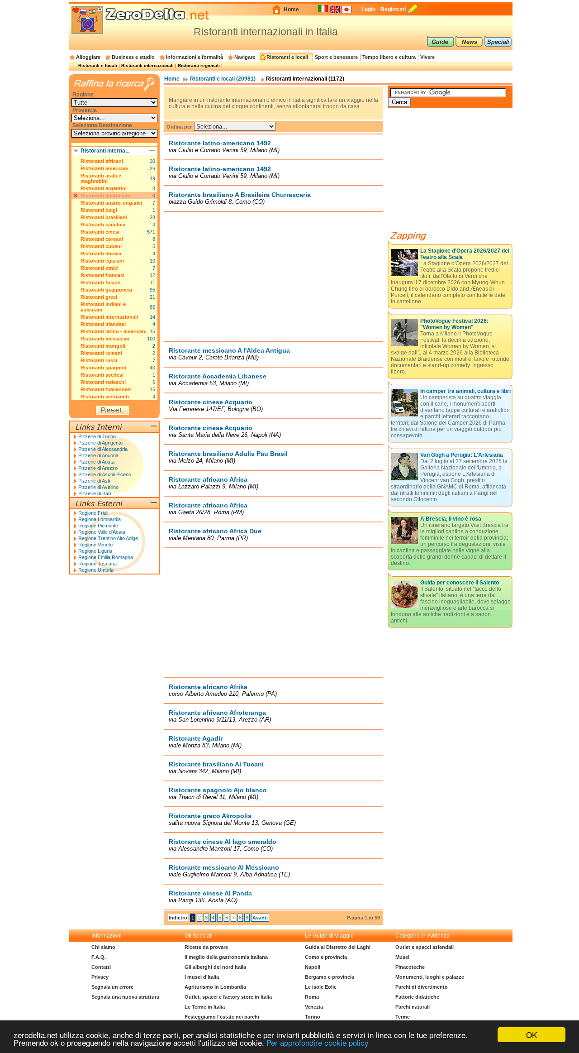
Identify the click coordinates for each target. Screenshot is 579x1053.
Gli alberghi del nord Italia (215, 967)
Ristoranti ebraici (101, 253)
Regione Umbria (96, 570)
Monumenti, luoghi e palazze (429, 977)
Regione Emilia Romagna (105, 557)
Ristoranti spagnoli (103, 367)
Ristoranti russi (99, 360)
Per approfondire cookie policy (317, 1042)
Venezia (314, 1007)
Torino (312, 1016)
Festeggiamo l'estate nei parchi (222, 1016)
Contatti (101, 967)
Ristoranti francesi (102, 275)
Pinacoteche (410, 967)
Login (368, 9)
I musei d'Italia (202, 977)
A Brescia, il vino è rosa (450, 519)
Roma (312, 997)
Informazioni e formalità (194, 57)
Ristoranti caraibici (103, 224)
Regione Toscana (97, 563)
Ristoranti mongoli (103, 346)
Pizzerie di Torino (97, 436)
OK (531, 1034)
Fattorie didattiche (417, 997)
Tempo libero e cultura (389, 57)
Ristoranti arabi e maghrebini (101, 178)
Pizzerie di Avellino (98, 487)
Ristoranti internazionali (147, 65)
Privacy (100, 977)
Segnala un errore (112, 987)
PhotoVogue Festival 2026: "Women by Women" (454, 324)
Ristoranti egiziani (102, 260)
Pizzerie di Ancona (98, 455)
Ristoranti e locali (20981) (223, 79)
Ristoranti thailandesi (106, 389)
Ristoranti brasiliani (104, 217)
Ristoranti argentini (104, 188)
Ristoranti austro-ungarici (111, 203)
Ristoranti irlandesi (103, 324)
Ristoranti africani (102, 161)
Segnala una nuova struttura (125, 997)
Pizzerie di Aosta (96, 461)
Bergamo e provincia (329, 977)
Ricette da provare (206, 947)
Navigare (244, 57)
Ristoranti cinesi (100, 232)
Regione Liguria (95, 551)
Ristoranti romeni (101, 353)
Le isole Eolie (321, 987)
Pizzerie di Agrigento (100, 442)
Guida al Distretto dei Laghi (337, 947)
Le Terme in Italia (205, 1007)
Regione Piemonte (98, 525)
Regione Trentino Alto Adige (108, 538)
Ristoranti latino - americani (114, 331)
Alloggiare (88, 57)
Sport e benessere (336, 57)
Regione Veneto (95, 544)
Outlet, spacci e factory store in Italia (228, 997)
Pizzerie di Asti (94, 480)
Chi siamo (103, 947)
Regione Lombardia (99, 519)
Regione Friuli (93, 513)
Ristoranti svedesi (102, 375)
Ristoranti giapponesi (106, 289)
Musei (402, 957)
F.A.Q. (98, 957)
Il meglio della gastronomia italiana (226, 957)
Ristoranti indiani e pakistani (103, 307)
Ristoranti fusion (101, 282)
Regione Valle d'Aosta (101, 532)
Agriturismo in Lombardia (215, 987)
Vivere (427, 57)
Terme (402, 1016)
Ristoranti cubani (101, 246)
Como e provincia (326, 957)
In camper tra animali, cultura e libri (465, 391)
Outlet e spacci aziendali (424, 947)
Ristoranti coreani (102, 239)
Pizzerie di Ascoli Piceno (104, 474)
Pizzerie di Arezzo (98, 468)
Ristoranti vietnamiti (105, 396)
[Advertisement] (274, 276)
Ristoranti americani (104, 168)
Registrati (393, 9)
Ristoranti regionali (199, 65)
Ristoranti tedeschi (103, 382)
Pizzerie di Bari (94, 493)
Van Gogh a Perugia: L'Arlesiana (461, 455)
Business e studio (133, 57)
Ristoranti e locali (287, 57)
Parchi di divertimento (421, 987)
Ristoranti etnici (100, 268)
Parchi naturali (412, 1007)
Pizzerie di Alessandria (103, 449)
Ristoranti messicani (105, 338)
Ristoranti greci (99, 297)
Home (291, 9)
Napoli (312, 967)
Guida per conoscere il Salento (459, 582)
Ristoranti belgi (99, 210)
